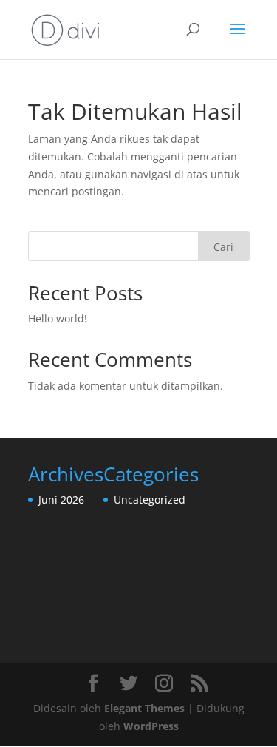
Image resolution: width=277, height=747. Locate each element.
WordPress (151, 726)
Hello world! (57, 318)
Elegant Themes (144, 708)
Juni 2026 (61, 500)
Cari (223, 247)
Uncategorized (149, 500)
